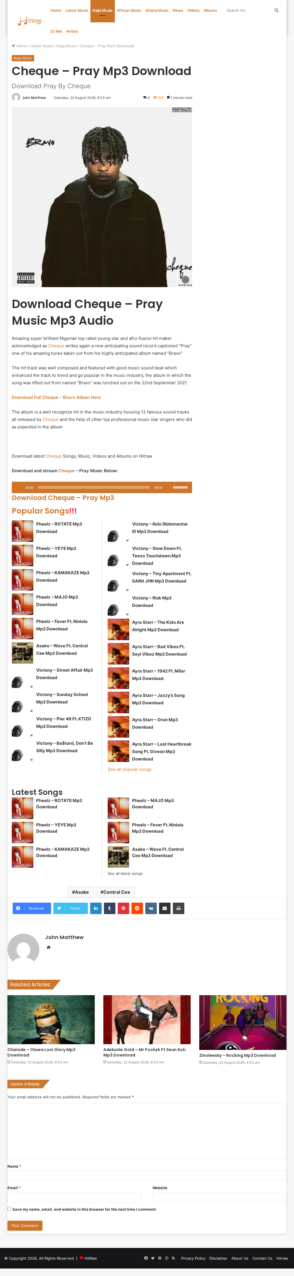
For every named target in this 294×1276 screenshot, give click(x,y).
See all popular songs (130, 769)
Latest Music (76, 10)
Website (159, 1187)
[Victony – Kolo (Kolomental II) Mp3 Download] (118, 531)
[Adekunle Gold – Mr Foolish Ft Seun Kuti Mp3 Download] (147, 1019)
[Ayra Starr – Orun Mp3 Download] (118, 727)
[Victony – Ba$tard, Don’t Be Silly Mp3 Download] (22, 750)
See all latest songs (125, 873)
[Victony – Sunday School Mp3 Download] (22, 701)
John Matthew (34, 97)
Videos (193, 10)
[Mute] (168, 487)
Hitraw (282, 1258)
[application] (102, 487)
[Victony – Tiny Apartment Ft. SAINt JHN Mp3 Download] (118, 580)
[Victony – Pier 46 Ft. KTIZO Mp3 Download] (22, 726)
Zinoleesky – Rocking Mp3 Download (237, 1055)
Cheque (56, 345)
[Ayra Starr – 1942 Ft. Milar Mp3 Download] (118, 678)
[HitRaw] (30, 21)
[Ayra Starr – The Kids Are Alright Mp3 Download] (118, 629)
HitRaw (90, 1258)
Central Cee (116, 892)
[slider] (181, 487)
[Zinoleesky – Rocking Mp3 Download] (243, 1022)
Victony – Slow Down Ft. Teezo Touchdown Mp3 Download (157, 556)
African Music (129, 10)
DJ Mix (56, 31)
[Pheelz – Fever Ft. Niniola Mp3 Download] (22, 628)
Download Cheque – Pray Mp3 (63, 497)
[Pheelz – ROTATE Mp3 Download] (22, 531)
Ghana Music (157, 10)
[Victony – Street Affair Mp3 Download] (22, 677)
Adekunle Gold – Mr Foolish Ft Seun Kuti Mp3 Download (144, 1052)
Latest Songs (37, 792)
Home (56, 10)
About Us (239, 1258)
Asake (82, 892)
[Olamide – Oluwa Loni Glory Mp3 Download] (51, 1019)
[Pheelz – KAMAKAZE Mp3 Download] (22, 580)
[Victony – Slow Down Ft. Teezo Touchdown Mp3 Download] (118, 555)
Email (14, 1187)
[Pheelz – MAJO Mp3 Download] (22, 604)
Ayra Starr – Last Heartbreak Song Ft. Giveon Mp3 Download (162, 751)
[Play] (19, 487)
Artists (72, 31)
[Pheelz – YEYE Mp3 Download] (22, 555)
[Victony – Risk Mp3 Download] (118, 605)
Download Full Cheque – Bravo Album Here (56, 397)
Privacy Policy (193, 1258)
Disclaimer (218, 1258)
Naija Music (102, 10)
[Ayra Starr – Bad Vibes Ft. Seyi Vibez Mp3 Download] (118, 654)
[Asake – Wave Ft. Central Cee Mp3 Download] (22, 653)
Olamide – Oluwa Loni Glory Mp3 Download (41, 1052)
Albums (210, 10)
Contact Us (262, 1258)
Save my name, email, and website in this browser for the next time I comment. (84, 1209)
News (178, 10)
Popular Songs (44, 510)
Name (14, 1166)
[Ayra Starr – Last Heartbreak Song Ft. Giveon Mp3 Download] (118, 751)
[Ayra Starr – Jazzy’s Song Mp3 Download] (118, 702)
